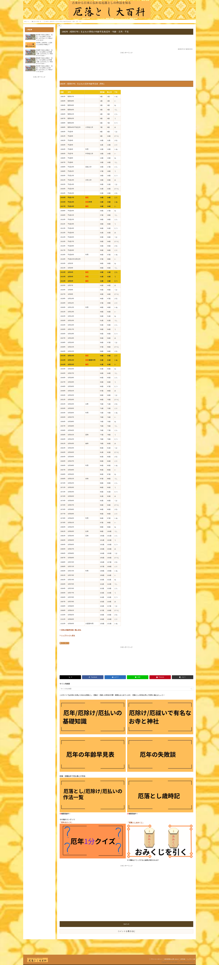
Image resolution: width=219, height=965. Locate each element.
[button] (182, 677)
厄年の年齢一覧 (65, 643)
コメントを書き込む (126, 931)
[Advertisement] (126, 42)
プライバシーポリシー (157, 959)
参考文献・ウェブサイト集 (188, 959)
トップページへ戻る (68, 635)
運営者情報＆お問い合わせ (171, 959)
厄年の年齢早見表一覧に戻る (71, 630)
